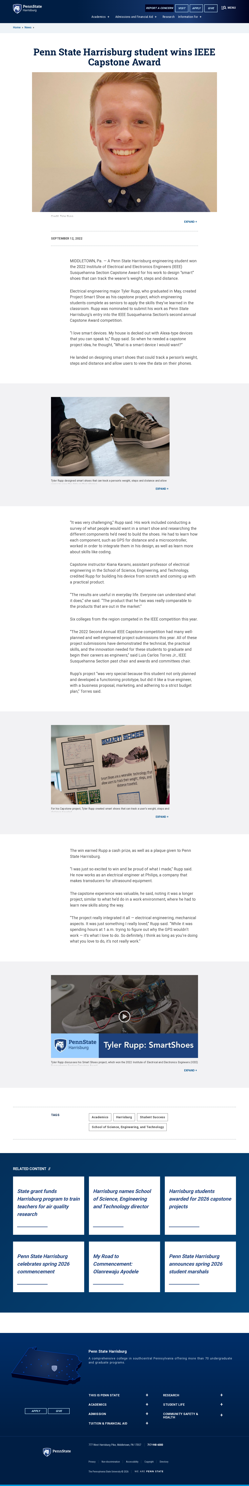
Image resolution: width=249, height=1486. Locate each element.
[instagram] (65, 1394)
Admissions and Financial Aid (134, 17)
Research (169, 17)
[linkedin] (38, 1394)
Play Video (124, 1016)
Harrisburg (124, 1117)
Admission (97, 1414)
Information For (188, 17)
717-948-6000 (155, 1444)
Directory (164, 1461)
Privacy (92, 1461)
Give (211, 8)
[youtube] (56, 1394)
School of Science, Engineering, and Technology (128, 1127)
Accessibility (132, 1461)
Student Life (174, 1404)
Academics (98, 17)
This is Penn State (104, 1395)
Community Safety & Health (180, 1415)
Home (16, 27)
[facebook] (29, 1394)
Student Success (152, 1117)
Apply (196, 8)
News (28, 27)
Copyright (149, 1461)
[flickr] (47, 1394)
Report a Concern (159, 8)
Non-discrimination (111, 1461)
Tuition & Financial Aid (108, 1423)
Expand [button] (189, 221)
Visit (181, 8)
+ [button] (147, 1395)
